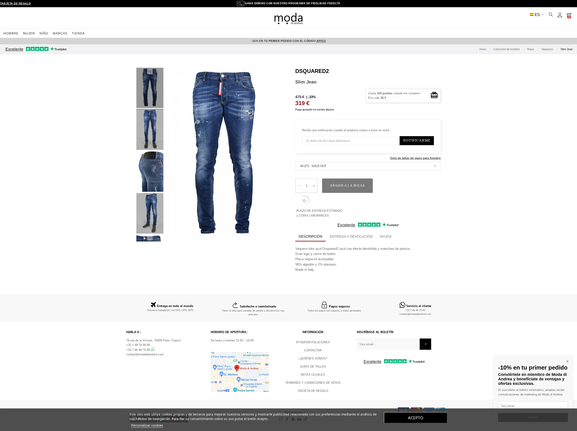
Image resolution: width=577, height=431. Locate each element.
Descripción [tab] (310, 236)
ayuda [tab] (386, 236)
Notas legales (313, 374)
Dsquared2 (312, 71)
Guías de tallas (313, 366)
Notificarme (416, 140)
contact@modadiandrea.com (415, 314)
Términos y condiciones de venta (313, 382)
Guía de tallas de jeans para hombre (415, 158)
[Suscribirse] (425, 344)
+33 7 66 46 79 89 (415, 310)
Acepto (415, 417)
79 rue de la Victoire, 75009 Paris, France (153, 340)
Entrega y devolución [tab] (351, 236)
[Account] (559, 15)
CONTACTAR (313, 350)
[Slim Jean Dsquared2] (149, 89)
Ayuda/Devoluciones (313, 342)
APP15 (321, 41)
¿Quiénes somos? (313, 358)
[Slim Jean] (149, 172)
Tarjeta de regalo (15, 3)
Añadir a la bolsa (347, 185)
